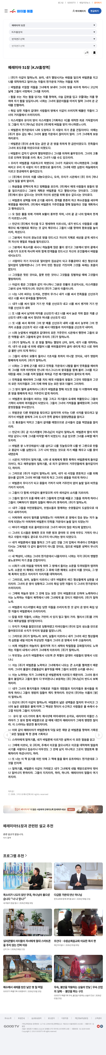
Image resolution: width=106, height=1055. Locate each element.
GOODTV (71, 2)
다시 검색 (7, 838)
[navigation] (6, 11)
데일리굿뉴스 (85, 2)
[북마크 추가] (94, 52)
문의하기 (97, 2)
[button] (53, 25)
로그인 (60, 2)
